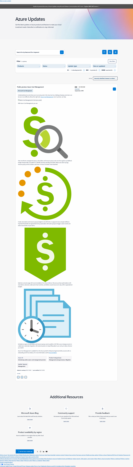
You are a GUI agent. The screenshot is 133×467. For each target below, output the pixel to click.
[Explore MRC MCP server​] (115, 52)
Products (66, 455)
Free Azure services (81, 455)
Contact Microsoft (17, 466)
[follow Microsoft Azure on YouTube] (46, 451)
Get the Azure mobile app (26, 451)
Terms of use (37, 466)
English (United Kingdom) (6, 462)
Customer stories (60, 455)
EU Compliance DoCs (59, 466)
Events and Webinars (67, 458)
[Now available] (114, 70)
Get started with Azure (13, 455)
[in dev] (84, 70)
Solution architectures (15, 457)
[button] (104, 52)
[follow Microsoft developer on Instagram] (40, 451)
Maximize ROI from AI (112, 455)
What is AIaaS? (20, 460)
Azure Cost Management (47, 97)
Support (23, 457)
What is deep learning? (10, 460)
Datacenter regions (34, 455)
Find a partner (32, 458)
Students (59, 458)
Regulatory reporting (70, 466)
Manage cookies (30, 466)
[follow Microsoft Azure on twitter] (37, 451)
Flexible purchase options (92, 455)
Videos (95, 458)
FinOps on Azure (103, 455)
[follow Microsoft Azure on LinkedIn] (43, 451)
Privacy (24, 466)
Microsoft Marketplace (23, 458)
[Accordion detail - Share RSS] (22, 377)
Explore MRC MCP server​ (91, 6)
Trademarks (44, 466)
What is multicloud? (116, 458)
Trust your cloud (43, 455)
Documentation (40, 458)
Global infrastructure (24, 455)
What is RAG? (46, 460)
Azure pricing (72, 455)
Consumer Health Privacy (6, 466)
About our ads (50, 466)
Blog (45, 458)
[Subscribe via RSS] (110, 52)
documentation (53, 352)
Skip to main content (5, 1)
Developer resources (52, 458)
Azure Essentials (51, 455)
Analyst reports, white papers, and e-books (83, 458)
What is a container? (37, 460)
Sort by (90, 78)
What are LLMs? (28, 460)
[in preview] (99, 70)
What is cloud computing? (104, 458)
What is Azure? (3, 455)
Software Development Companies (8, 458)
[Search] (62, 52)
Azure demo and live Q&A (32, 457)
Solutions (120, 455)
